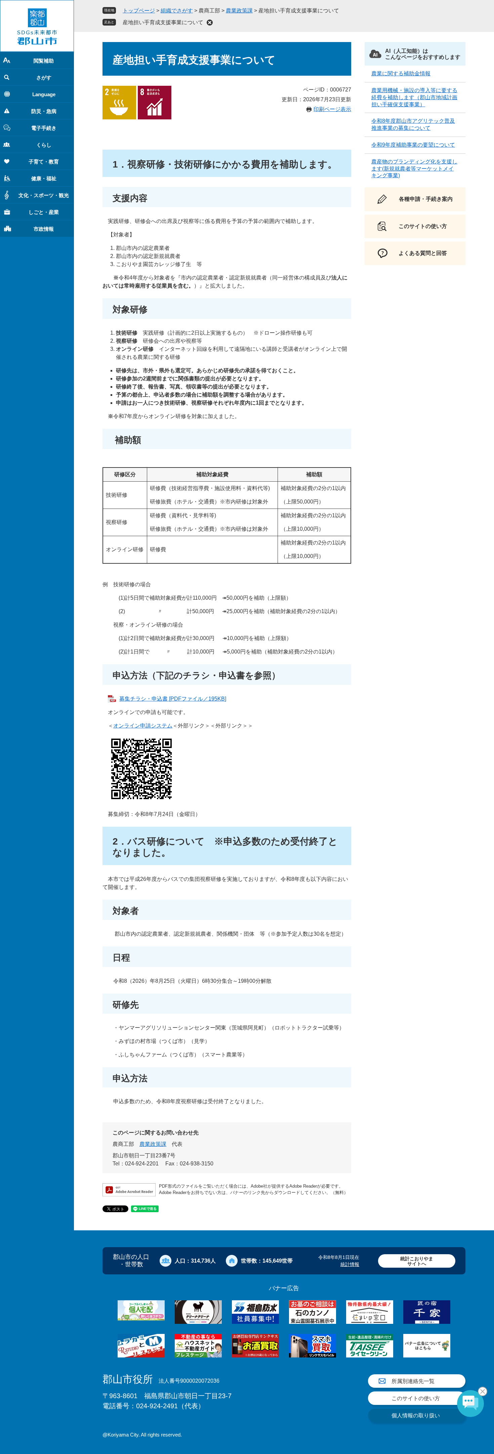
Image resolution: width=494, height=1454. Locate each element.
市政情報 (44, 229)
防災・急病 (43, 111)
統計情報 (349, 1264)
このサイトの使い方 (416, 1398)
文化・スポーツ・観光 (43, 195)
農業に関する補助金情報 (400, 73)
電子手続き (43, 128)
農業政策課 (239, 10)
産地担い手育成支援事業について (163, 22)
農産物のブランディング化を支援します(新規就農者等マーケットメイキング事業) (414, 169)
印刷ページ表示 (332, 109)
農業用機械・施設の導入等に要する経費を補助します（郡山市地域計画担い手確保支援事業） (414, 97)
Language (43, 94)
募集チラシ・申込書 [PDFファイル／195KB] (172, 699)
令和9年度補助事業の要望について (413, 145)
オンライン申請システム (142, 726)
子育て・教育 (44, 161)
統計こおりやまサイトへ (416, 1261)
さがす (43, 77)
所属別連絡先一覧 (413, 1381)
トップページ (139, 10)
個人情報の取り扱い (416, 1415)
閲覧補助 (44, 61)
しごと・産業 (44, 212)
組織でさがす (177, 10)
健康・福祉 (43, 178)
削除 (210, 23)
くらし (43, 145)
